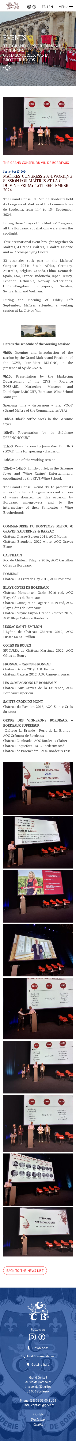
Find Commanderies (40, 1356)
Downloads (40, 1348)
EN (51, 6)
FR (44, 6)
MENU (63, 6)
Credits (38, 1424)
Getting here (40, 1364)
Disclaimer (38, 1419)
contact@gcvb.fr (42, 1405)
